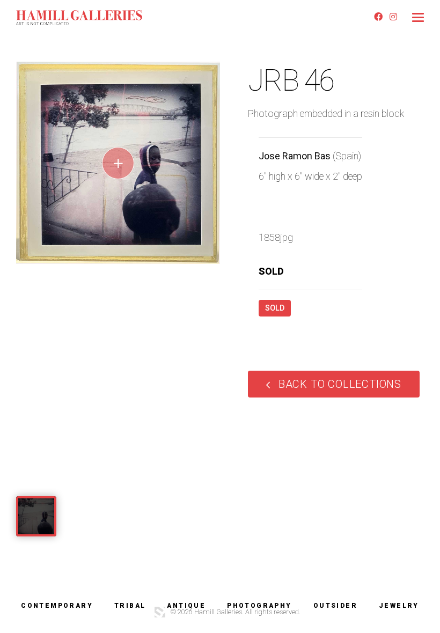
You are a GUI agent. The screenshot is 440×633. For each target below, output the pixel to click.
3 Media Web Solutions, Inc (160, 612)
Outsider (335, 605)
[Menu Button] (418, 17)
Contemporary (57, 605)
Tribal (129, 605)
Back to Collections (339, 384)
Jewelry (399, 605)
